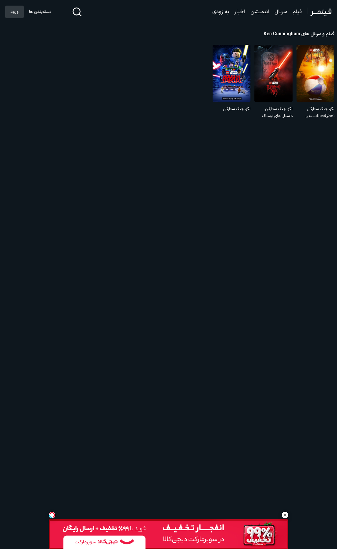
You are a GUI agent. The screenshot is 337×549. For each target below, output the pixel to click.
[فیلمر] (319, 12)
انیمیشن (259, 12)
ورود (14, 12)
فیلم (297, 12)
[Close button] (285, 515)
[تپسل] (52, 515)
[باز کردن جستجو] (77, 12)
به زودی (220, 12)
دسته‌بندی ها (40, 12)
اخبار (239, 12)
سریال (280, 12)
